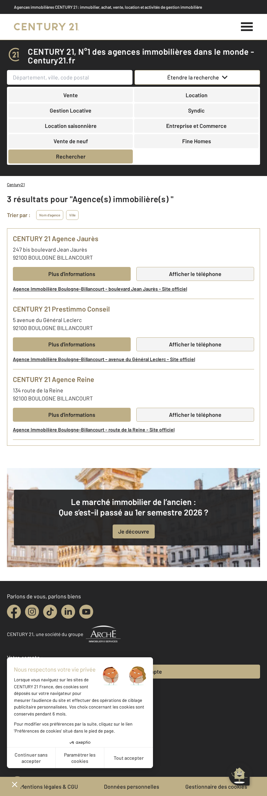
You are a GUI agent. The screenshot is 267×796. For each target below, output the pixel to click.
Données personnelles (131, 786)
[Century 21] (46, 27)
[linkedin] (68, 612)
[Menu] (247, 27)
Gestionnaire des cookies (216, 786)
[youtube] (86, 612)
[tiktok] (50, 612)
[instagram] (32, 612)
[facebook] (14, 612)
